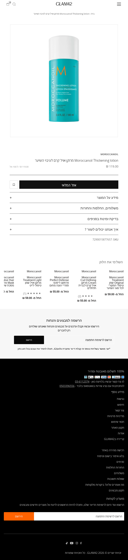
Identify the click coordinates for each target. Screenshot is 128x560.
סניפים (120, 462)
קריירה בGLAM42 (114, 439)
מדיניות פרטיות (115, 416)
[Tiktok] (66, 543)
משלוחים (119, 473)
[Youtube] (71, 543)
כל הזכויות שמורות (75, 553)
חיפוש (120, 405)
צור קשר (119, 410)
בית (92, 13)
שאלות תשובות (115, 479)
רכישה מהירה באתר (113, 450)
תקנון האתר (117, 427)
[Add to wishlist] (14, 184)
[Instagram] (77, 543)
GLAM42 (92, 553)
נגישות (120, 399)
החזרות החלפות (115, 467)
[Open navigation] (109, 4)
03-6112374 (82, 381)
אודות (121, 433)
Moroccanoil (109, 154)
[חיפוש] (14, 4)
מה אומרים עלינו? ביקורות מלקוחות (104, 485)
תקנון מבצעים (116, 490)
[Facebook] (81, 543)
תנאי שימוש (117, 422)
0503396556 (67, 386)
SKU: (115, 239)
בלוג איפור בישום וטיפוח (110, 456)
